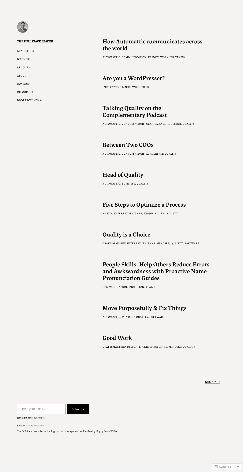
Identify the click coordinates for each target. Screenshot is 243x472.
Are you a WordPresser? (134, 77)
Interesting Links (117, 87)
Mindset (163, 243)
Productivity (154, 213)
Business (128, 183)
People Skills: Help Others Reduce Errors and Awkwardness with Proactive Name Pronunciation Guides (156, 270)
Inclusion (136, 287)
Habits (107, 213)
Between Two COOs (128, 144)
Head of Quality (123, 174)
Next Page (212, 382)
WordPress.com (36, 425)
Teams (180, 57)
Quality (189, 123)
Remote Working (161, 57)
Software (192, 243)
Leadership (154, 153)
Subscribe (78, 409)
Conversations (133, 123)
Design (175, 123)
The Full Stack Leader (35, 41)
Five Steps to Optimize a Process (144, 203)
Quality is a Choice (126, 233)
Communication (134, 57)
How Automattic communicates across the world (153, 44)
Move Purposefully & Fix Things (145, 307)
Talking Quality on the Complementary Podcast (135, 111)
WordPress (140, 87)
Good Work (117, 337)
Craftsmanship (157, 123)
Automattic (111, 57)
